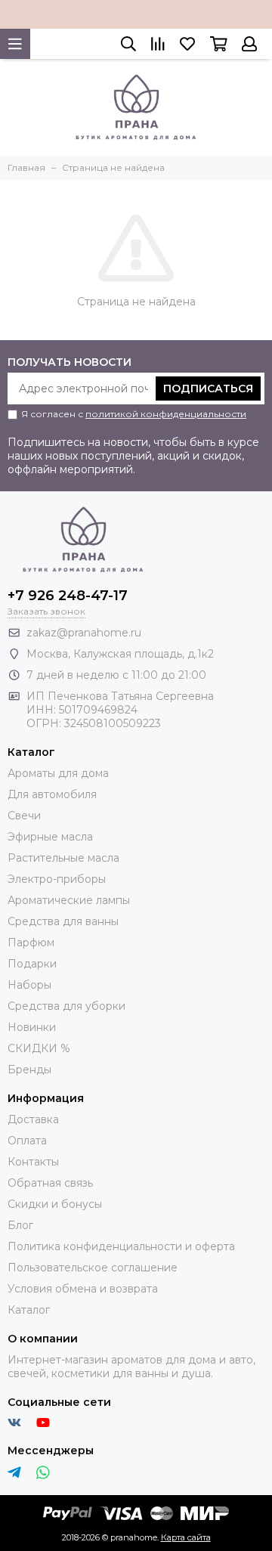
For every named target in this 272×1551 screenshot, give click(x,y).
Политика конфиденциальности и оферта (121, 1246)
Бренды (29, 1069)
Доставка (33, 1119)
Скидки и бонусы (55, 1204)
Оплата (27, 1140)
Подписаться (208, 388)
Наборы (29, 985)
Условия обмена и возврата (83, 1289)
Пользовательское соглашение (93, 1267)
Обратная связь (50, 1183)
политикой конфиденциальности (165, 413)
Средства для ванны (63, 921)
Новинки (32, 1027)
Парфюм (31, 942)
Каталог (29, 1310)
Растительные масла (63, 858)
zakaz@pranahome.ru (83, 632)
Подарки (32, 964)
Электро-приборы (57, 879)
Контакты (33, 1162)
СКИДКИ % (39, 1048)
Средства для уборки (66, 1006)
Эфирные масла (50, 837)
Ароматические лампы (69, 900)
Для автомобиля (52, 794)
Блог (20, 1225)
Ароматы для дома (58, 773)
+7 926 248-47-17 (68, 595)
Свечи (24, 815)
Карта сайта (186, 1537)
